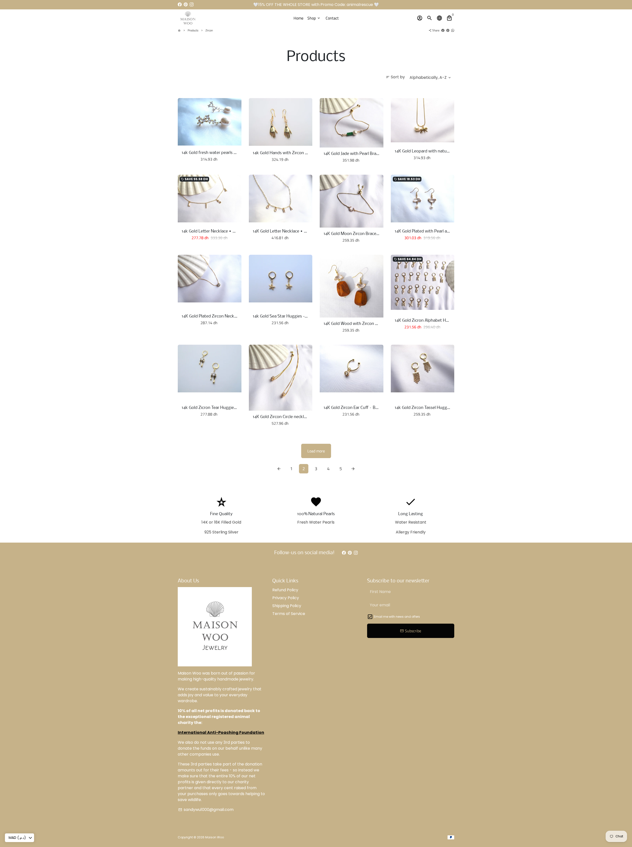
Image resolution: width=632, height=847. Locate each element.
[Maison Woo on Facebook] (180, 4)
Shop (314, 18)
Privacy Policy (285, 598)
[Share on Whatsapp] (452, 30)
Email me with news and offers (397, 616)
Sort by (395, 77)
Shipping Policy (286, 606)
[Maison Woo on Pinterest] (186, 4)
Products (193, 30)
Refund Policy (285, 590)
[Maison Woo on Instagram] (192, 4)
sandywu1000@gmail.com (206, 809)
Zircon (209, 30)
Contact (332, 18)
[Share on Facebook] (442, 30)
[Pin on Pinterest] (447, 30)
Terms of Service (288, 613)
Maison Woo (214, 837)
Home (298, 18)
